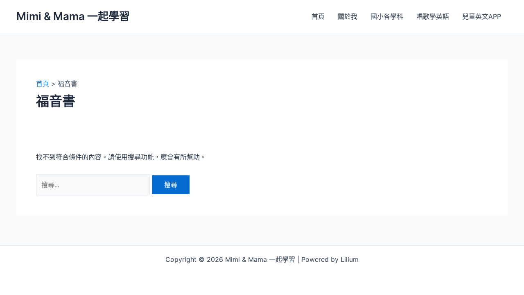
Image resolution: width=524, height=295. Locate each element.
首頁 (318, 16)
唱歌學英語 (432, 16)
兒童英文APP (481, 16)
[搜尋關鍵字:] (94, 185)
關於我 (347, 16)
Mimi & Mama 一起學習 (73, 16)
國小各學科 (386, 16)
